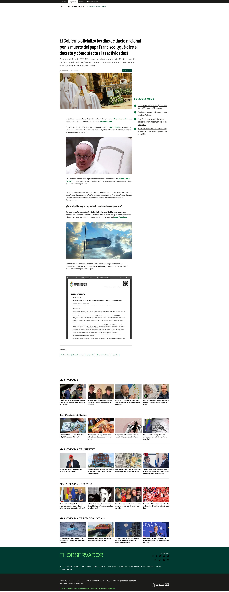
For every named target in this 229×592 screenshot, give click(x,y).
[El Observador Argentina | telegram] (164, 560)
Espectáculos (112, 567)
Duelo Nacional (120, 119)
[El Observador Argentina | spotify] (160, 560)
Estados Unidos (92, 2)
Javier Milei (114, 127)
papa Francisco (106, 121)
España (81, 2)
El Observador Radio (137, 567)
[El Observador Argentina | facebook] (156, 556)
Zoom (94, 567)
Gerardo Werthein (103, 355)
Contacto (111, 588)
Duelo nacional (65, 355)
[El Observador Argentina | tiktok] (168, 556)
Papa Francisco (78, 355)
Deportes (123, 567)
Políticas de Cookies (66, 588)
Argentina (73, 2)
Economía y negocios (82, 567)
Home (62, 567)
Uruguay (64, 2)
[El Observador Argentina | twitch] (168, 560)
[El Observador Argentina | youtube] (164, 556)
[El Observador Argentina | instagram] (160, 556)
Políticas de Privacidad (82, 588)
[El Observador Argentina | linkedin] (155, 560)
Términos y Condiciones (99, 588)
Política (68, 567)
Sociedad (91, 6)
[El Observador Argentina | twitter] (153, 556)
